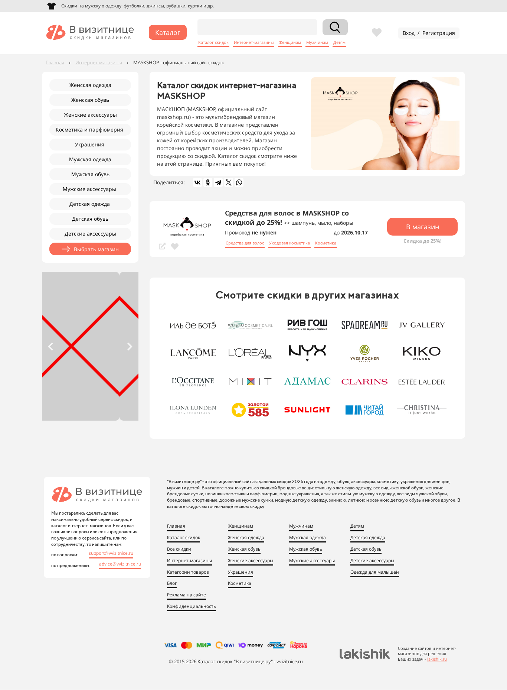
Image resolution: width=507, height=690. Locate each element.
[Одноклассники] (207, 182)
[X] (228, 182)
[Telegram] (218, 182)
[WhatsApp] (239, 182)
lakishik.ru (437, 659)
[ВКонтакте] (197, 182)
